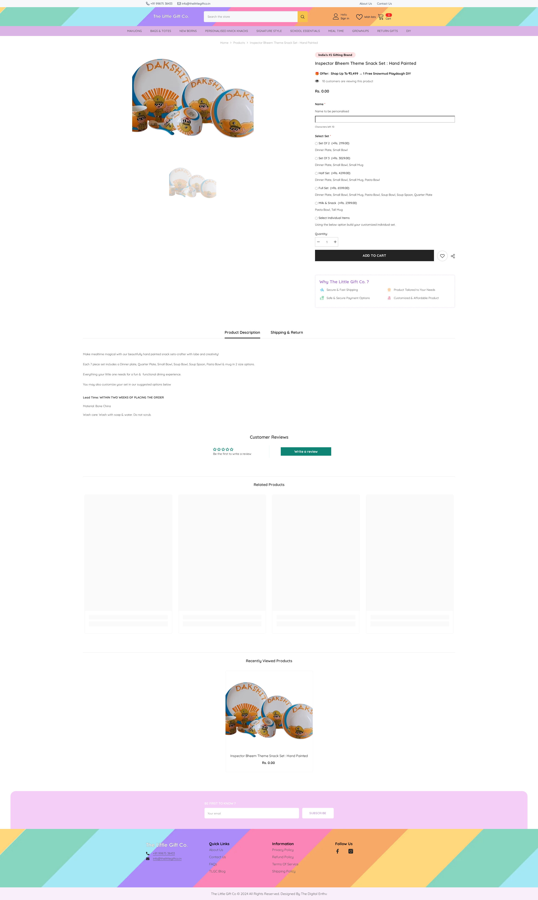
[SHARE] (451, 256)
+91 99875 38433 (161, 3)
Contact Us (384, 3)
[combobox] (251, 16)
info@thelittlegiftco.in (196, 3)
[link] (442, 256)
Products (239, 43)
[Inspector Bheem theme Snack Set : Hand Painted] (269, 710)
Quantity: (321, 234)
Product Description (242, 332)
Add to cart (374, 255)
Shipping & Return (287, 332)
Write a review (306, 451)
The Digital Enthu (314, 894)
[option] (193, 97)
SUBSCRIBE (317, 813)
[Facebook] (337, 851)
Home (224, 43)
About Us (366, 3)
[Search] (256, 16)
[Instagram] (351, 851)
